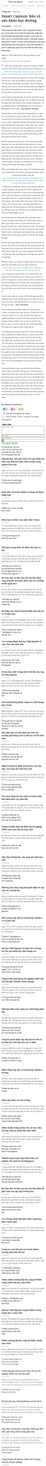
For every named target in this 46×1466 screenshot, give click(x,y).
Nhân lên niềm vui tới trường (16, 1100)
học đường (35, 417)
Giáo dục (16, 12)
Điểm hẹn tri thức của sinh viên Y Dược (21, 520)
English (31, 2)
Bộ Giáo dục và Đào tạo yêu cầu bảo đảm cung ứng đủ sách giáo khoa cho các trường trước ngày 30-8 (23, 581)
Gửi (3, 440)
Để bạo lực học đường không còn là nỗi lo (22, 1401)
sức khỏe (27, 417)
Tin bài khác (10, 443)
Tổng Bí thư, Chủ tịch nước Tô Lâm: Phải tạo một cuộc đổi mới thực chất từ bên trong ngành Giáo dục (23, 461)
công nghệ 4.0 (6, 420)
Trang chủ (6, 12)
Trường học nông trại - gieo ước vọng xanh (16, 61)
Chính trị (31, 6)
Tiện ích (20, 417)
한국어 (41, 2)
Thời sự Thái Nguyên (18, 6)
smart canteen (11, 417)
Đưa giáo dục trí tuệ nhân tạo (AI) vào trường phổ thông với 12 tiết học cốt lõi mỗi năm (23, 735)
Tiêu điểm (5, 6)
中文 (36, 2)
